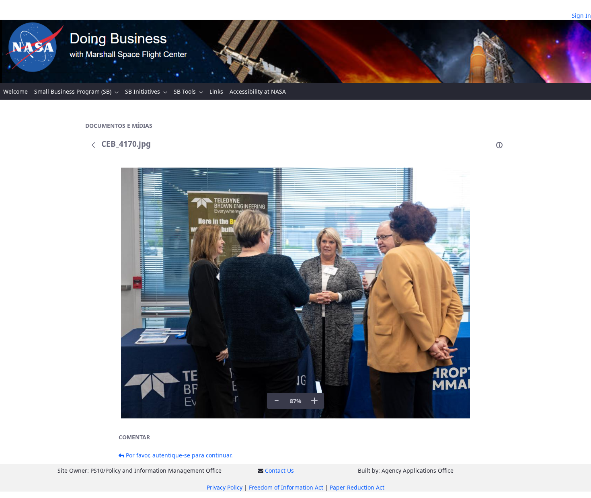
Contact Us (279, 470)
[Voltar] (93, 145)
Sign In (581, 15)
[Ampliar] (314, 401)
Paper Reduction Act (357, 487)
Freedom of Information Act (286, 487)
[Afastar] (277, 401)
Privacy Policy (224, 487)
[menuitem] (15, 91)
